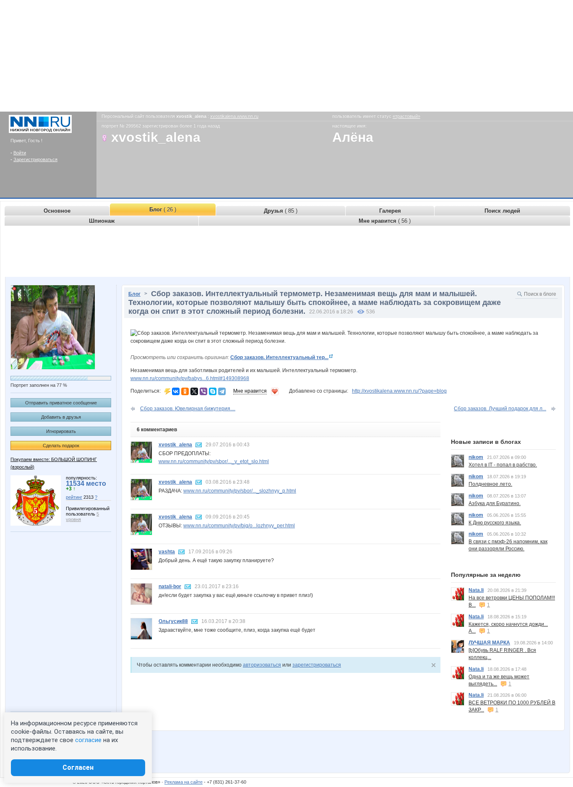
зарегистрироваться (316, 665)
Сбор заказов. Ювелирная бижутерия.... (187, 409)
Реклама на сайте (183, 781)
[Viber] (203, 391)
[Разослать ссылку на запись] (167, 391)
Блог (134, 294)
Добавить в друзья (61, 417)
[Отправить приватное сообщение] (198, 445)
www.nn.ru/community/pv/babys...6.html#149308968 (189, 378)
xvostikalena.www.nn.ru (234, 116)
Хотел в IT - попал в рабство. (503, 465)
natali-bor (170, 586)
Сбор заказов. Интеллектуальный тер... (279, 357)
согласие (88, 740)
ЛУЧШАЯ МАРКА (489, 643)
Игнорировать (61, 431)
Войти (19, 152)
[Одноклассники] (185, 391)
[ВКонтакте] (176, 391)
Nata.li (476, 590)
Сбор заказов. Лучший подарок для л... (500, 409)
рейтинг (74, 497)
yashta (167, 552)
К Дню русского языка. (495, 523)
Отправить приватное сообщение (61, 402)
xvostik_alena (175, 445)
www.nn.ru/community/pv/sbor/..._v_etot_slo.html (214, 461)
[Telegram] (222, 391)
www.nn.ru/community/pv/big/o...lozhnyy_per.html (239, 526)
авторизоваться (262, 665)
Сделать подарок (61, 445)
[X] (194, 391)
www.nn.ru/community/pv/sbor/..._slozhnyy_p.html (239, 491)
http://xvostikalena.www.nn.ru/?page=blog (399, 391)
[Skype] (212, 391)
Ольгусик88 (173, 621)
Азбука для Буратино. (495, 503)
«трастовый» (406, 116)
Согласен (78, 767)
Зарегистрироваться (35, 159)
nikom (476, 457)
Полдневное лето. (490, 484)
